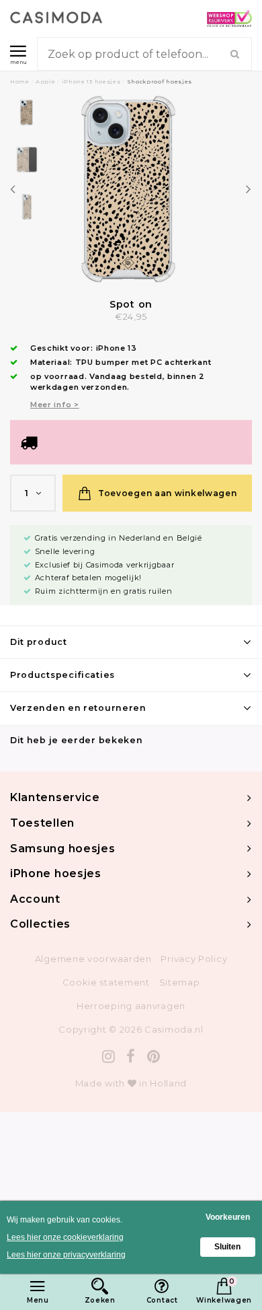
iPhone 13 (116, 348)
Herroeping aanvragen (131, 1005)
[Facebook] (131, 1056)
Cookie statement (106, 982)
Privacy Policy (194, 958)
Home (20, 81)
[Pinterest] (154, 1056)
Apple (46, 81)
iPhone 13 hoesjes (91, 81)
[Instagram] (109, 1056)
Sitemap (179, 982)
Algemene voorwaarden (93, 958)
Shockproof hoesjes (160, 81)
